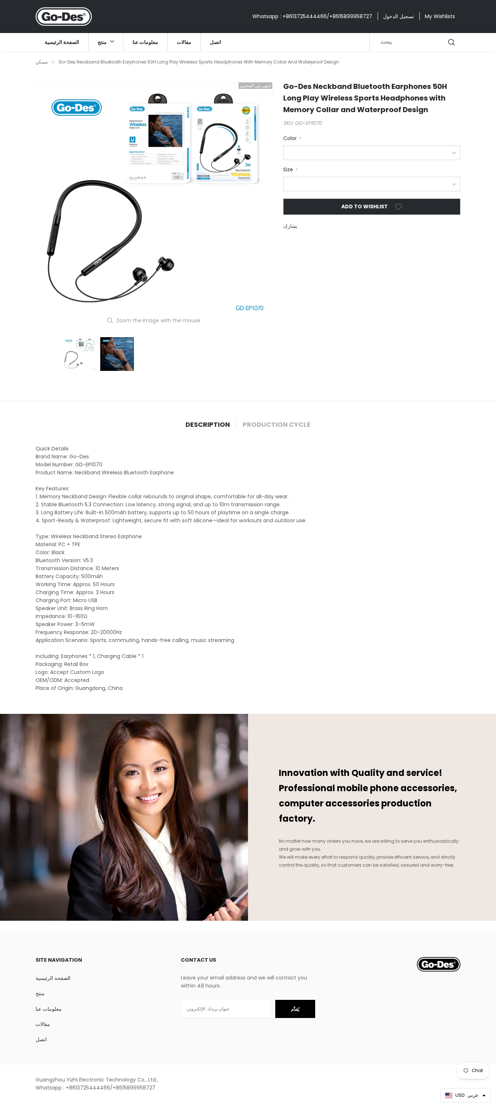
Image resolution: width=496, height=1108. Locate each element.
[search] (452, 42)
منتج (103, 42)
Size (290, 169)
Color (292, 138)
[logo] (64, 16)
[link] (80, 354)
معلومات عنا (145, 42)
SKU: (288, 123)
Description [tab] (208, 425)
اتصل (215, 42)
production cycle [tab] (276, 425)
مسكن (42, 62)
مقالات (184, 42)
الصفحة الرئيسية (62, 42)
